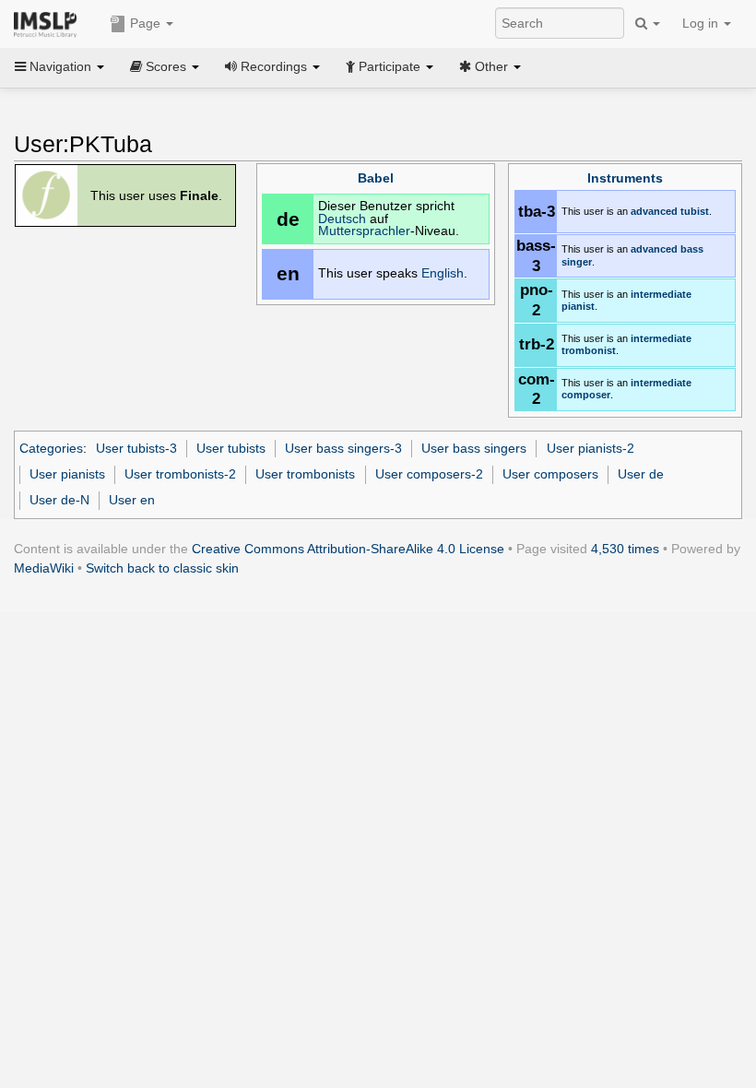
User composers (550, 474)
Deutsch (342, 219)
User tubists (231, 448)
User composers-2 (429, 474)
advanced (654, 211)
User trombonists (305, 474)
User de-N (59, 499)
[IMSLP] (49, 23)
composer (585, 394)
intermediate (661, 294)
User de (641, 474)
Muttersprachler (364, 231)
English (442, 273)
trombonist (588, 350)
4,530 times (625, 548)
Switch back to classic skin (162, 568)
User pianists (67, 474)
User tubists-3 (136, 448)
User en (132, 499)
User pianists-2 (590, 448)
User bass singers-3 (343, 448)
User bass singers (473, 448)
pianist (578, 306)
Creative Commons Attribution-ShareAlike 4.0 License (348, 548)
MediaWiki (44, 568)
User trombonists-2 (180, 474)
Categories (51, 448)
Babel (376, 178)
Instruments (625, 178)
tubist (694, 211)
